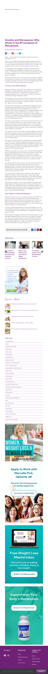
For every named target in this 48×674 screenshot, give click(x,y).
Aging (7, 344)
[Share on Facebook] (7, 53)
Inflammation (9, 379)
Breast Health (9, 354)
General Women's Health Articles (14, 368)
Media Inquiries (36, 661)
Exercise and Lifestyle (11, 365)
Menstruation (9, 389)
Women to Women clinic (26, 64)
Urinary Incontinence (11, 414)
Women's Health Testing (11, 419)
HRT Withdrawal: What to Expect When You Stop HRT (24, 304)
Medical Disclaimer (23, 657)
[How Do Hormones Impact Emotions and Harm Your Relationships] (37, 244)
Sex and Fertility (10, 403)
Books (33, 656)
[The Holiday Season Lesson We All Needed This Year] (24, 244)
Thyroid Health (9, 411)
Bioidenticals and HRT (11, 346)
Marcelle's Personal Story (12, 384)
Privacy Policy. (31, 671)
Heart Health (9, 371)
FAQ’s (19, 654)
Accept (41, 671)
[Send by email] (21, 53)
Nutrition (8, 395)
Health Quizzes (36, 659)
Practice (20, 660)
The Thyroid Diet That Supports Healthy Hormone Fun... (24, 329)
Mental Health (9, 392)
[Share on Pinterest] (14, 53)
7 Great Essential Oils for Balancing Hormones (22, 316)
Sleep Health (9, 408)
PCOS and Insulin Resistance (13, 397)
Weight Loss (9, 416)
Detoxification (9, 357)
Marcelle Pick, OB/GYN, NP (15, 49)
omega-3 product (10, 204)
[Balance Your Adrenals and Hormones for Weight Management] (10, 244)
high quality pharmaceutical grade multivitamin (22, 199)
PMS (7, 400)
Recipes (34, 664)
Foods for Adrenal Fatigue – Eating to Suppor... (22, 322)
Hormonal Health (10, 373)
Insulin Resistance (10, 381)
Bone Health (9, 349)
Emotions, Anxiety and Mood (13, 362)
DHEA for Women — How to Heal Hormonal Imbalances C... (25, 310)
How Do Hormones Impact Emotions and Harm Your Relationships (37, 254)
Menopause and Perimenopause (13, 387)
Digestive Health (10, 360)
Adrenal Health (9, 341)
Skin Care (8, 406)
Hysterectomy (9, 376)
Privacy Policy (21, 663)
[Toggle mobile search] (44, 3)
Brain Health (9, 352)
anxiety (21, 80)
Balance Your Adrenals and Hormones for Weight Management (9, 254)
